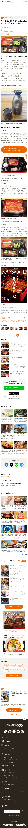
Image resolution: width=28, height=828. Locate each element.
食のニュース (7, 748)
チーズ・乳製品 (13, 802)
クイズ (9, 772)
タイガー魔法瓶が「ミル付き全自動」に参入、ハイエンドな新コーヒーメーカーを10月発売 (17, 600)
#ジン (15, 667)
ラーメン (11, 759)
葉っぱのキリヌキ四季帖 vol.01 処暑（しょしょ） (20, 434)
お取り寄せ (7, 796)
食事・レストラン (8, 17)
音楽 (5, 775)
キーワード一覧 (13, 815)
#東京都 (7, 34)
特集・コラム (7, 770)
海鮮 (9, 799)
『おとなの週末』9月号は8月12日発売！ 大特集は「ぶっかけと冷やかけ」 (18, 693)
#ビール (6, 671)
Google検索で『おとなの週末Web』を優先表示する (14, 396)
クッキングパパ (7, 791)
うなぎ (16, 17)
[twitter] (6, 731)
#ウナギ (2, 34)
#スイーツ (13, 664)
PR (10, 750)
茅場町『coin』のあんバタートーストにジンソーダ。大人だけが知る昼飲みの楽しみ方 (18, 586)
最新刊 (6, 805)
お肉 (5, 799)
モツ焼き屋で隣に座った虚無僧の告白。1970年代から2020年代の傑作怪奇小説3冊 (20, 452)
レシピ (12, 777)
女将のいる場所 (3, 433)
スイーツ (16, 762)
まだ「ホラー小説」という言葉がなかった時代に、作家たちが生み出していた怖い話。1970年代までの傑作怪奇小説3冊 (7, 452)
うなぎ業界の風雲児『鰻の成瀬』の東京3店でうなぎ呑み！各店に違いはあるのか (14, 23)
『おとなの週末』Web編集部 (7, 31)
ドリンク (21, 802)
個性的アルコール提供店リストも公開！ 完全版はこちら (14, 149)
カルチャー (6, 777)
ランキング (7, 741)
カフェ (10, 762)
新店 (13, 748)
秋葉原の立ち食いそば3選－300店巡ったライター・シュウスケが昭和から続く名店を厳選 (17, 567)
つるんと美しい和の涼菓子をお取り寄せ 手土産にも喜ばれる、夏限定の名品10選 (7, 419)
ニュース (6, 745)
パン (16, 759)
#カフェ (10, 667)
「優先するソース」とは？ (14, 398)
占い (5, 772)
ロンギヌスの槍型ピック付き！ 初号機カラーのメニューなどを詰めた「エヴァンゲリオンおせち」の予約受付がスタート (17, 593)
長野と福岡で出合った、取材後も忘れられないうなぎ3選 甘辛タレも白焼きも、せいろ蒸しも (18, 580)
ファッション (17, 775)
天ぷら (5, 759)
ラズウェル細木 (16, 791)
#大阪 (5, 667)
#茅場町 (21, 667)
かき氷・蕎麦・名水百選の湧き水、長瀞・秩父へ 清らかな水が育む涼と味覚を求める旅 (20, 420)
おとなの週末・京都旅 (9, 784)
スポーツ (10, 775)
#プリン (20, 664)
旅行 (5, 781)
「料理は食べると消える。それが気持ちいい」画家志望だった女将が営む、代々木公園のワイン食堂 (7, 437)
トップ (6, 737)
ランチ (5, 762)
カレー (9, 757)
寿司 (5, 757)
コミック (6, 788)
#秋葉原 (6, 669)
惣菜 (13, 799)
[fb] (14, 731)
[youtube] (18, 731)
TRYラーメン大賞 (9, 765)
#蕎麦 (18, 669)
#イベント (6, 664)
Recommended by (18, 554)
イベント (6, 750)
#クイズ (23, 669)
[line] (10, 731)
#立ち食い (12, 669)
